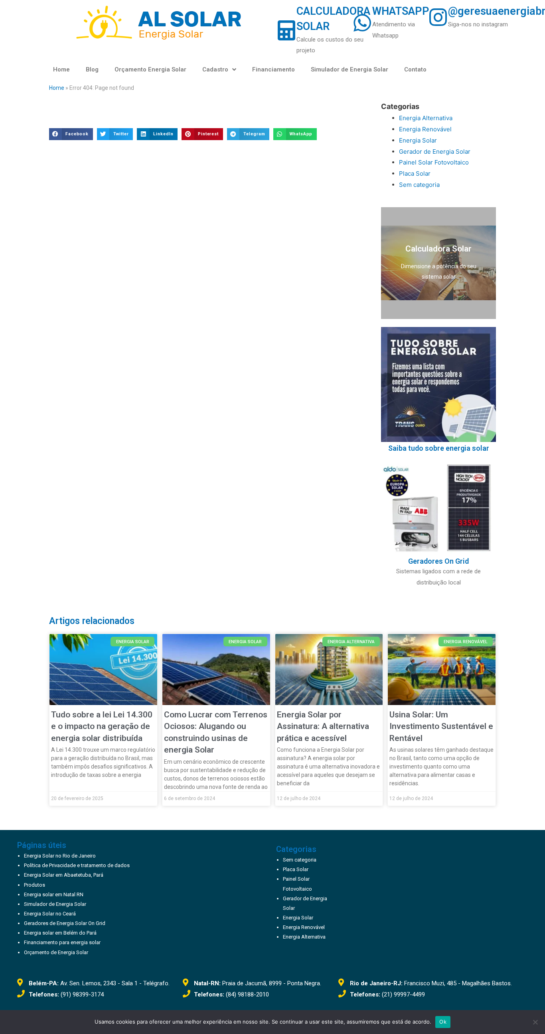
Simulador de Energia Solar (349, 69)
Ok (442, 1021)
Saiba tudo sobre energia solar (438, 448)
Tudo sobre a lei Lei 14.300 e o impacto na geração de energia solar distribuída (101, 726)
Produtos (34, 885)
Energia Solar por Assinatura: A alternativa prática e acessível (323, 726)
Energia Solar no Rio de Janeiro (60, 856)
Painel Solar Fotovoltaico (434, 162)
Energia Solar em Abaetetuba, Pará (63, 875)
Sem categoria (419, 184)
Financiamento (273, 69)
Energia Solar (418, 140)
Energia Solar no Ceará (50, 914)
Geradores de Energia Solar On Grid (64, 923)
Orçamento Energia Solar (150, 69)
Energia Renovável (425, 129)
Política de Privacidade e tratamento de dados (77, 865)
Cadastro (215, 69)
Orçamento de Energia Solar (56, 952)
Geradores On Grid (438, 561)
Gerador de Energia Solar (434, 151)
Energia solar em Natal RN (53, 894)
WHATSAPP (400, 11)
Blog (92, 69)
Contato (415, 69)
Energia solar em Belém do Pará (60, 933)
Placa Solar (414, 173)
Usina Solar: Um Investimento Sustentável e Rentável (441, 726)
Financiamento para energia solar (62, 942)
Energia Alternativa (425, 118)
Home (61, 69)
